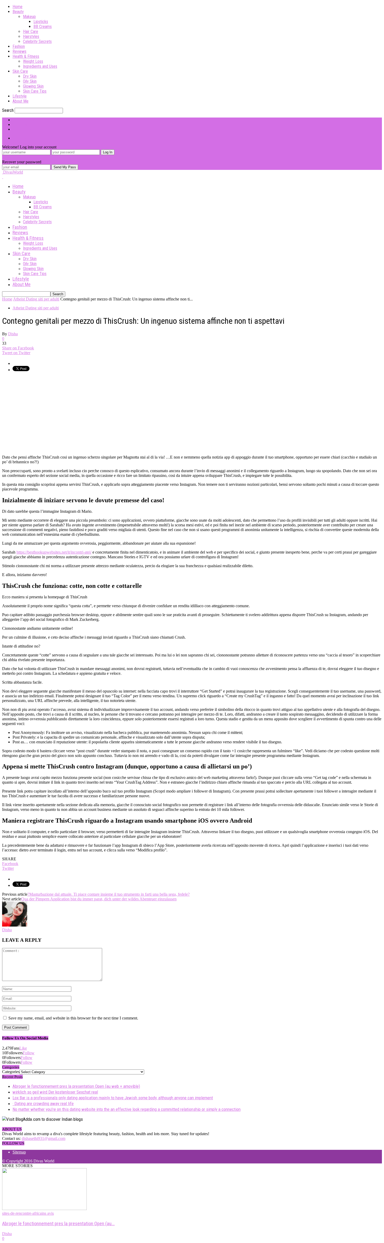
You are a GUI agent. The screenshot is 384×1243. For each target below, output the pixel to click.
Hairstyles (31, 36)
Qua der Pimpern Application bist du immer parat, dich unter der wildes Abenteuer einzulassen (99, 899)
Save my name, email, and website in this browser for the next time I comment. (73, 1018)
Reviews (19, 51)
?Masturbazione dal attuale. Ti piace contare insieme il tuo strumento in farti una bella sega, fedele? (108, 894)
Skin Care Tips (34, 91)
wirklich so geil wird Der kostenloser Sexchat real (55, 1092)
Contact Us (22, 129)
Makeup (29, 16)
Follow (28, 1053)
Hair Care (30, 31)
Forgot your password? (21, 157)
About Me (20, 101)
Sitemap (19, 1152)
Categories (11, 1071)
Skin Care (20, 71)
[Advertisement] (46, 413)
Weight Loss (33, 61)
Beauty (18, 11)
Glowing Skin (33, 86)
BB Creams (42, 26)
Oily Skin (30, 81)
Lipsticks (40, 21)
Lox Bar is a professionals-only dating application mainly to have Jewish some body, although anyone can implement (113, 1097)
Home (17, 6)
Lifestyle (20, 96)
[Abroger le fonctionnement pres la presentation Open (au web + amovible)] (44, 1208)
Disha (13, 334)
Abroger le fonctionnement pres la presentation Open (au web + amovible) (76, 1086)
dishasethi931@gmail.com (43, 1138)
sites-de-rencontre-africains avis (28, 1213)
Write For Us (23, 120)
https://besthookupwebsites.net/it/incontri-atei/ (53, 552)
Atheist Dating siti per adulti (36, 308)
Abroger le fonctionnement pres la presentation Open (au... (58, 1224)
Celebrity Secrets (37, 41)
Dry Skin (30, 76)
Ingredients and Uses (40, 66)
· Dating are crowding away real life (43, 1103)
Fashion (19, 46)
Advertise (20, 124)
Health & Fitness (26, 56)
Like (23, 1048)
